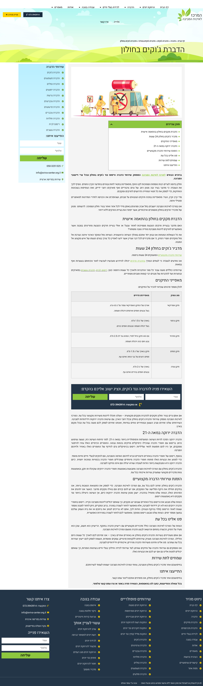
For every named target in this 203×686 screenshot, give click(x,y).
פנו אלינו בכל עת (169, 155)
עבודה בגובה (88, 7)
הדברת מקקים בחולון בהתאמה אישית (159, 132)
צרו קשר (104, 22)
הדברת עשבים (88, 270)
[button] (111, 124)
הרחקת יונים (149, 7)
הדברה (130, 7)
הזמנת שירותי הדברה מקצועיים (162, 151)
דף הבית (164, 7)
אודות (70, 7)
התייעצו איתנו (170, 165)
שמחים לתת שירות (168, 160)
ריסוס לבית (101, 270)
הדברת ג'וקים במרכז (147, 41)
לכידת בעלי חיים (111, 7)
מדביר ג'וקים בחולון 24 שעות (163, 136)
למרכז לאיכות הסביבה (154, 175)
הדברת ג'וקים (163, 41)
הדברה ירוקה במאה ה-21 (165, 146)
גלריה (116, 22)
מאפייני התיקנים (169, 141)
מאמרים (58, 7)
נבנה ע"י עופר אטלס (129, 683)
